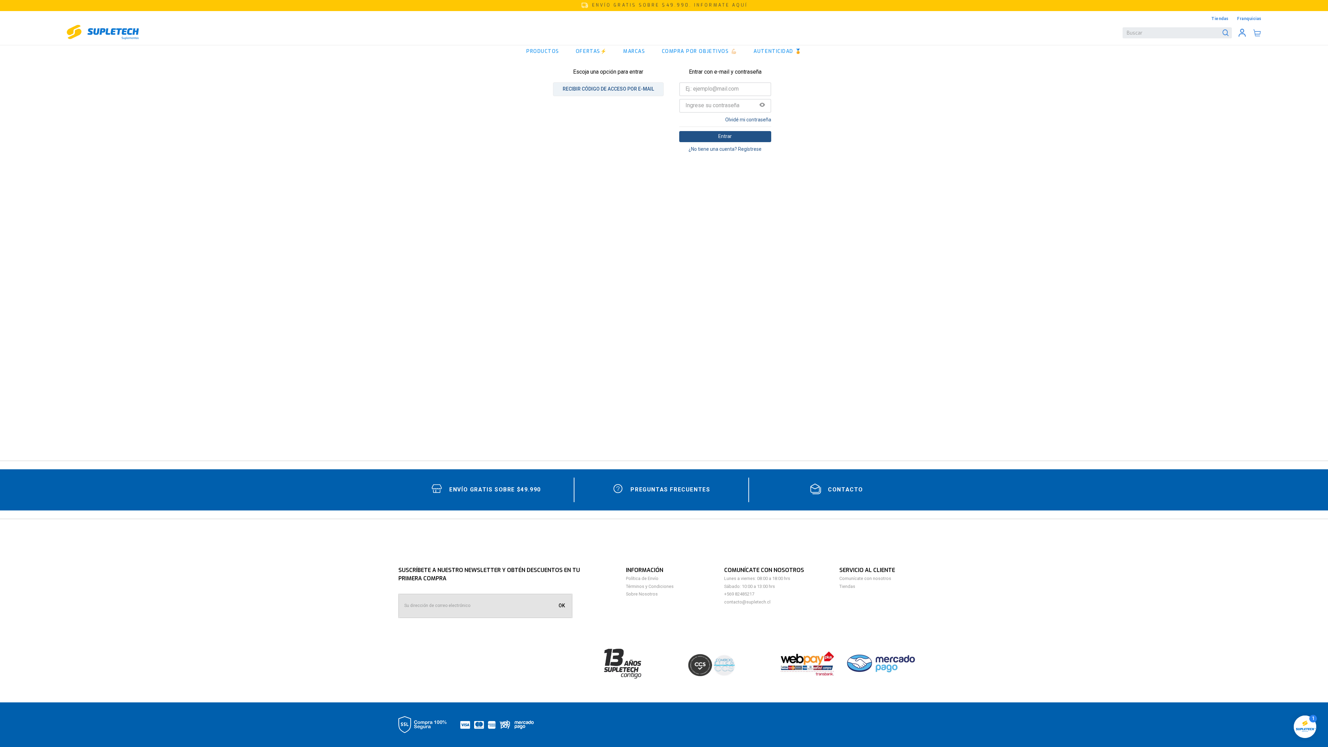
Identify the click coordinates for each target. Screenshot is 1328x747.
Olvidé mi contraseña (748, 119)
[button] (664, 5)
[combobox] (1177, 32)
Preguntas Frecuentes (670, 489)
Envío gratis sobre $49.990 (495, 489)
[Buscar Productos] (1227, 32)
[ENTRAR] (1242, 33)
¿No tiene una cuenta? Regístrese (725, 149)
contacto (845, 489)
